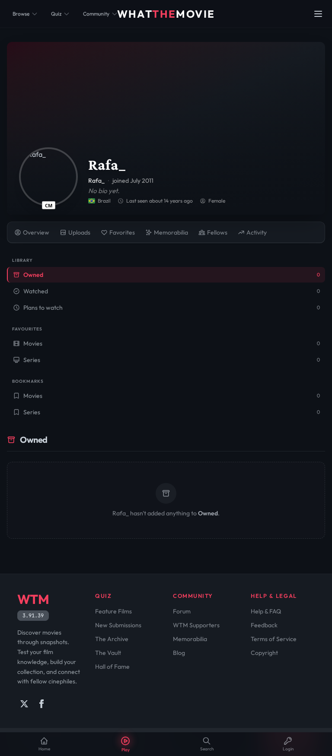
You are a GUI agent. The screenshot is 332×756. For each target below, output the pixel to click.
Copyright (264, 653)
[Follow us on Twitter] (24, 704)
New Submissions (118, 625)
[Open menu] (318, 14)
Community (96, 13)
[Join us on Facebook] (41, 704)
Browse (21, 13)
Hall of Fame (112, 666)
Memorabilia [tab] (171, 232)
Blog (179, 653)
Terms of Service (274, 639)
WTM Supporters (196, 625)
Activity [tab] (256, 232)
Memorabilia (190, 639)
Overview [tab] (36, 232)
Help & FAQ (266, 611)
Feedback (264, 625)
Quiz (56, 13)
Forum (182, 611)
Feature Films (113, 611)
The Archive (111, 639)
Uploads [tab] (79, 232)
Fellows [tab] (217, 232)
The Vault (108, 653)
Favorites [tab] (122, 232)
